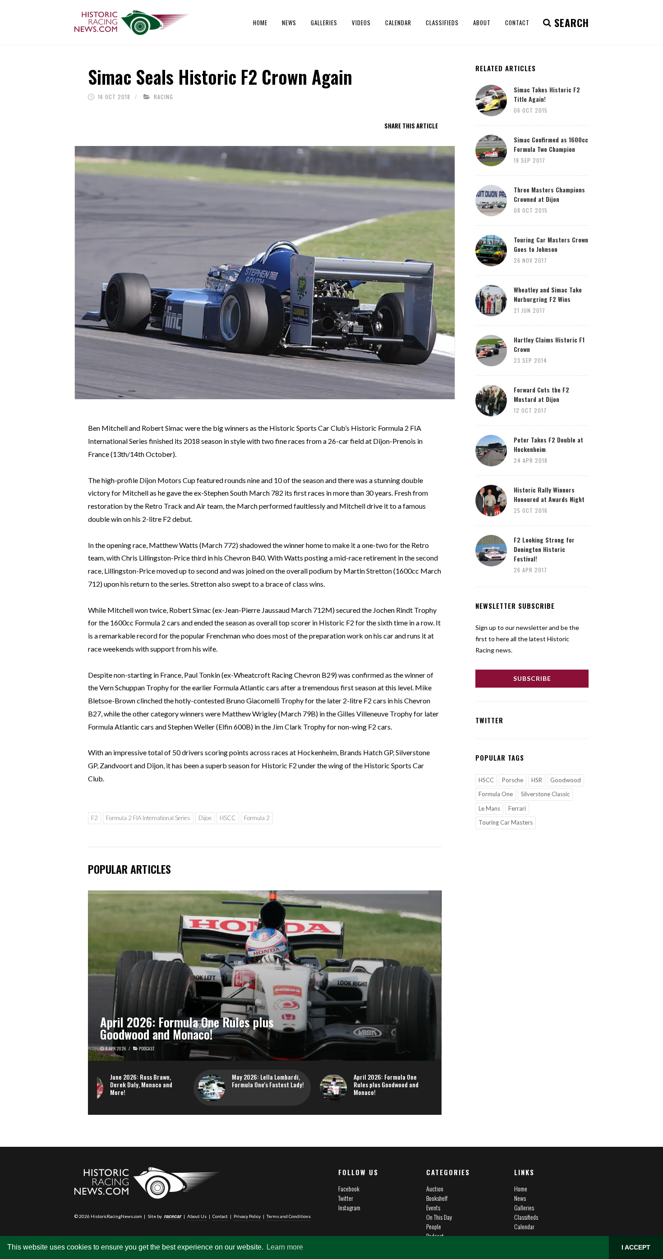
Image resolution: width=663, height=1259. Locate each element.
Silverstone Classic (545, 794)
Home (520, 1188)
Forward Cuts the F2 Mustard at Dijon (541, 394)
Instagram (349, 1207)
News (520, 1198)
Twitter (345, 1198)
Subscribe (532, 678)
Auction (434, 1188)
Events (433, 1207)
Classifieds (526, 1217)
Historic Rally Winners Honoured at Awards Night (549, 494)
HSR (536, 780)
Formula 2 (257, 817)
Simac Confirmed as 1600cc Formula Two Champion (551, 144)
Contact (220, 1216)
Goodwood (565, 780)
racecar (172, 1216)
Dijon (205, 817)
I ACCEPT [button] (636, 1247)
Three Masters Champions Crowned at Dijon (549, 194)
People (433, 1226)
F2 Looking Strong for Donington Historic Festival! (544, 549)
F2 (94, 817)
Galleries (524, 1207)
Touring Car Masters (506, 822)
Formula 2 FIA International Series (148, 817)
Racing (163, 96)
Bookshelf (436, 1198)
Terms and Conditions (289, 1216)
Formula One (496, 794)
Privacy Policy (247, 1216)
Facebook (348, 1188)
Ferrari (517, 808)
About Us (197, 1216)
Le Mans (489, 808)
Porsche (512, 780)
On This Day (439, 1217)
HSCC (228, 817)
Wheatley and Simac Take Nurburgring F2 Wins (548, 294)
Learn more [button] (285, 1247)
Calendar (524, 1226)
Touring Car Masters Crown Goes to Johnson (551, 244)
